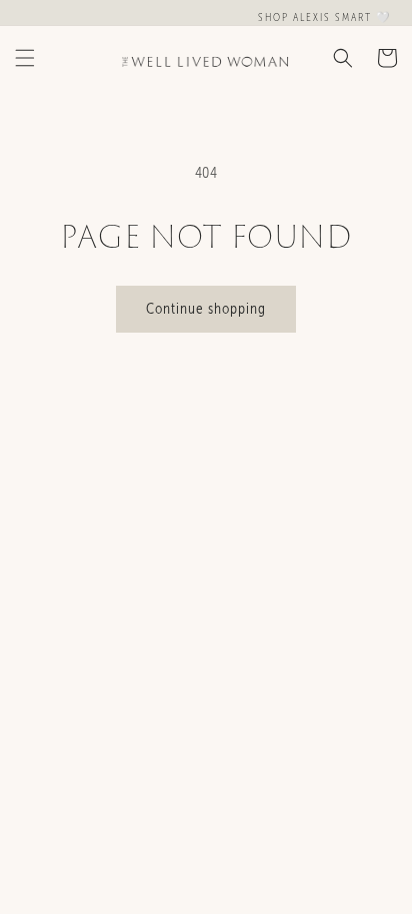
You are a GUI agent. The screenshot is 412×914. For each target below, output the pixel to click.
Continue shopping (206, 309)
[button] (25, 58)
